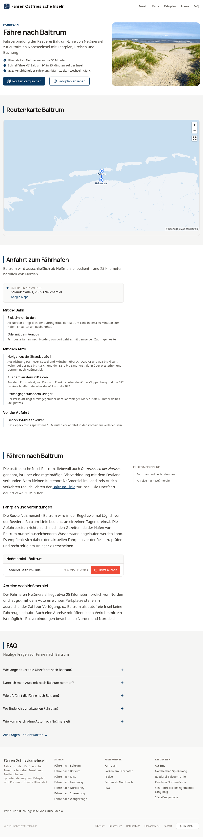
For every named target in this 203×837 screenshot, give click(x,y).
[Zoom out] (194, 131)
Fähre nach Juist (65, 776)
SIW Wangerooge (166, 797)
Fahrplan (170, 6)
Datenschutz (133, 826)
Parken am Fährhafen (119, 771)
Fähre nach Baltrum (67, 765)
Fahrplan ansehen (71, 81)
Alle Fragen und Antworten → (25, 735)
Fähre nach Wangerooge (70, 799)
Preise (185, 6)
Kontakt (168, 826)
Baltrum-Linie (64, 486)
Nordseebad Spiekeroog (171, 771)
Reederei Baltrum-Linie (170, 776)
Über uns (100, 826)
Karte (155, 6)
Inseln (143, 6)
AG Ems (160, 765)
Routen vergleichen (26, 81)
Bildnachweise (152, 826)
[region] (101, 175)
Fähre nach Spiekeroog (69, 793)
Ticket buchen (108, 570)
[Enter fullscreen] (194, 138)
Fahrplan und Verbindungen (156, 474)
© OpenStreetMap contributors (182, 228)
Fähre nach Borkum (67, 771)
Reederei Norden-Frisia (170, 782)
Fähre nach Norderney (69, 788)
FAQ (196, 6)
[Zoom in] (194, 125)
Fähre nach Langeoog (68, 782)
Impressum (115, 826)
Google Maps (19, 297)
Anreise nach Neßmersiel (153, 480)
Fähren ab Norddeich (119, 782)
